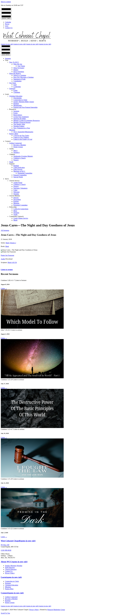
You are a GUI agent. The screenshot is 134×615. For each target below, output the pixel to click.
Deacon (16, 197)
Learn (7, 94)
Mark (7, 246)
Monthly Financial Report (21, 122)
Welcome (16, 192)
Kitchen (16, 201)
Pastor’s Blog (13, 134)
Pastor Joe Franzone (7, 255)
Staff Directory (10, 567)
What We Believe (15, 73)
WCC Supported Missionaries (23, 132)
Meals (15, 220)
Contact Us (8, 28)
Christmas (16, 92)
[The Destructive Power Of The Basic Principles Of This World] (32, 427)
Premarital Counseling (25, 173)
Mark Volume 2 (11, 243)
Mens (15, 211)
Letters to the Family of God (22, 139)
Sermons (8, 58)
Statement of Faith (19, 79)
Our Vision (21, 66)
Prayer (7, 24)
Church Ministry (14, 196)
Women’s (16, 152)
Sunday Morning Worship (13, 566)
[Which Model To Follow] (32, 328)
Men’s (15, 150)
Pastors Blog (9, 589)
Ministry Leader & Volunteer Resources (26, 120)
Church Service (14, 181)
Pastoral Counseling (20, 175)
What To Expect (18, 68)
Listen (4, 288)
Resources (12, 109)
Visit (6, 60)
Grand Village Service (20, 218)
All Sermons (5, 230)
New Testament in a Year (21, 128)
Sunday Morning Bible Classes (23, 102)
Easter (15, 90)
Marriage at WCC (19, 171)
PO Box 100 (5, 545)
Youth (11, 162)
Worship (16, 194)
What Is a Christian (19, 75)
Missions (12, 130)
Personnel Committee (20, 205)
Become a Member (19, 145)
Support (11, 164)
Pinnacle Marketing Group (56, 610)
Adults (11, 149)
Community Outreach (16, 216)
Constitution (17, 81)
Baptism (16, 103)
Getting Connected (15, 143)
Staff (15, 85)
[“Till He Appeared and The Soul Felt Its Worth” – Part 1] (32, 378)
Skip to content (6, 2)
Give (6, 26)
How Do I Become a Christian (23, 77)
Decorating (17, 199)
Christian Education (15, 96)
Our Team (12, 83)
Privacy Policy (10, 573)
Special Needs (18, 177)
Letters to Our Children (21, 137)
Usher (15, 190)
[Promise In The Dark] (32, 527)
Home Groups (18, 147)
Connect (8, 141)
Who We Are (17, 64)
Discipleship (17, 98)
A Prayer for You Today (21, 135)
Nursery (16, 160)
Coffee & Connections (20, 209)
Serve (7, 179)
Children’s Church (19, 158)
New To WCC (14, 62)
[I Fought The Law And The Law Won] (32, 477)
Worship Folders (18, 126)
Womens (16, 213)
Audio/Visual (17, 182)
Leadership (17, 87)
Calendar (8, 22)
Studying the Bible (19, 119)
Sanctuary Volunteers (20, 188)
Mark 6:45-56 (12, 262)
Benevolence (17, 115)
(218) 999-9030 (6, 550)
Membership (17, 105)
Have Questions (18, 72)
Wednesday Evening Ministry (23, 156)
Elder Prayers (17, 169)
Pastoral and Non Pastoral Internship (25, 107)
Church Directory (11, 569)
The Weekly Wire (19, 124)
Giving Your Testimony (21, 117)
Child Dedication (19, 167)
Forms (15, 113)
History (15, 70)
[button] (5, 613)
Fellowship (13, 207)
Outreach (12, 88)
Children (12, 154)
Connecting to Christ (20, 100)
